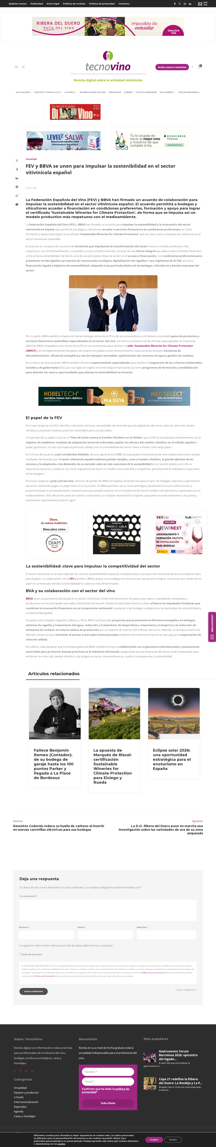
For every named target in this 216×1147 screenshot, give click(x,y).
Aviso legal (53, 3)
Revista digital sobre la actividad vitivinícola (108, 80)
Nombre (24, 927)
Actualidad (23, 92)
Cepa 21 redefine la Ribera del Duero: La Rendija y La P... (180, 1081)
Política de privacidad (102, 3)
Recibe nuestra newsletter (172, 67)
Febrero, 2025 (31, 188)
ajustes (61, 1144)
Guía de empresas (188, 92)
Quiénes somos (18, 3)
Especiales (115, 92)
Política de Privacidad (44, 976)
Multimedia (166, 92)
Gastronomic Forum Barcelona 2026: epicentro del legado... (178, 1055)
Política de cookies (74, 3)
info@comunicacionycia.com (153, 972)
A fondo (70, 92)
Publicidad (37, 3)
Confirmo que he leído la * (105, 1090)
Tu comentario (28, 896)
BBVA (30, 598)
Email (81, 927)
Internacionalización (93, 92)
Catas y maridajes (146, 92)
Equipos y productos (47, 92)
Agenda (128, 92)
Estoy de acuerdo (32, 954)
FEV (72, 578)
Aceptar (154, 1139)
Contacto (124, 3)
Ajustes (173, 1139)
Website (142, 927)
